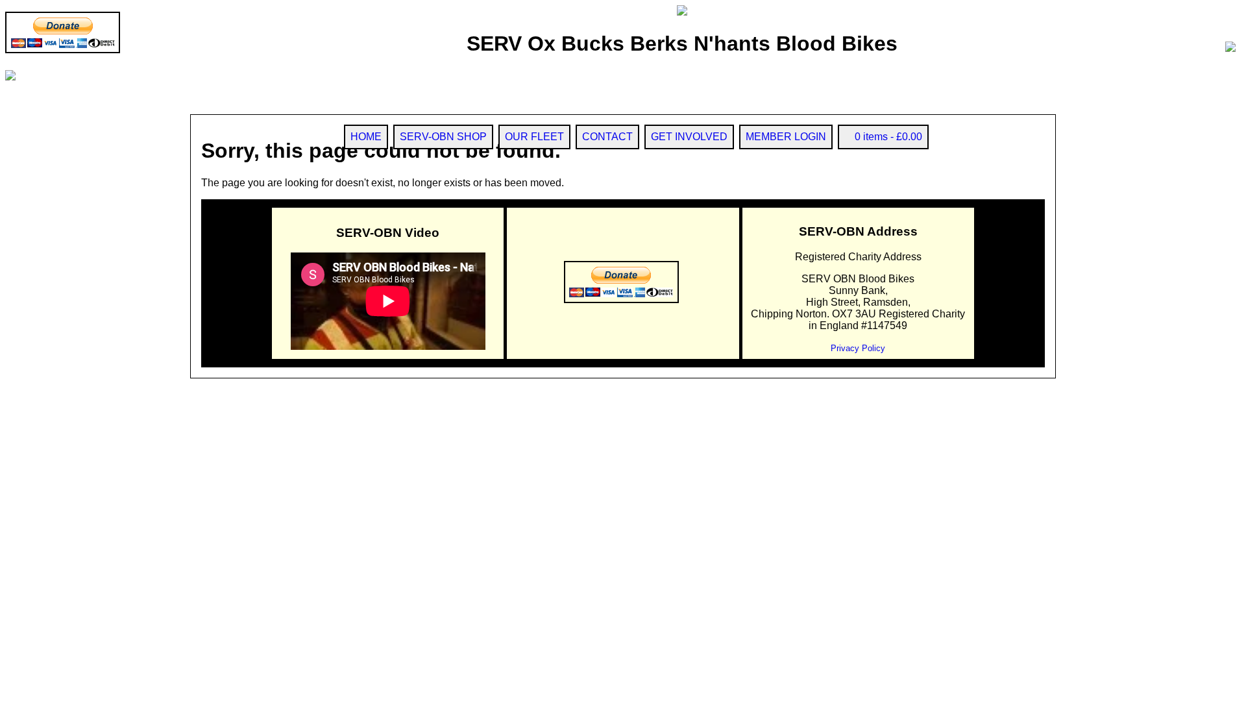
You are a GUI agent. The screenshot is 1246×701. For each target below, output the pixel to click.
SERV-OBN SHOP (443, 136)
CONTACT (607, 136)
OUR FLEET (534, 136)
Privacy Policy (858, 348)
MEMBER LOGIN (786, 136)
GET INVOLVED (689, 136)
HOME (366, 136)
